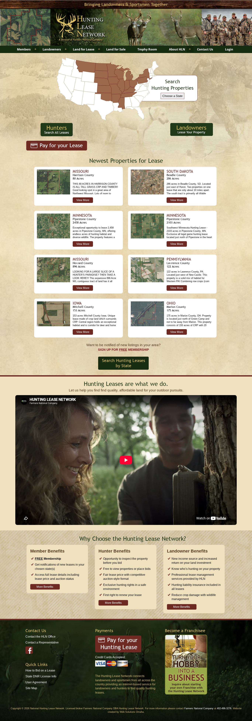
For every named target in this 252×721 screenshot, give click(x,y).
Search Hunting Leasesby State (123, 363)
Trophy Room (147, 49)
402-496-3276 (224, 708)
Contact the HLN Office (40, 636)
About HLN (177, 49)
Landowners (52, 49)
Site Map (31, 688)
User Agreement (36, 682)
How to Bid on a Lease (40, 670)
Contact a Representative (42, 642)
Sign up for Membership (123, 349)
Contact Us (205, 49)
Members (24, 49)
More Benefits (45, 586)
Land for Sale (115, 49)
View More (82, 200)
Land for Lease (83, 49)
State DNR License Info (40, 676)
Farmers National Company (198, 708)
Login (229, 49)
